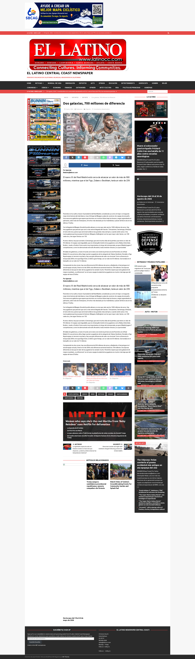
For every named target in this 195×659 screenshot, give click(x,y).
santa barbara (122, 394)
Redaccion (79, 109)
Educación (113, 83)
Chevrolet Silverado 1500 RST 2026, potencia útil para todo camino (149, 356)
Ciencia (44, 87)
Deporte (88, 109)
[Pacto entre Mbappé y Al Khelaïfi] (120, 369)
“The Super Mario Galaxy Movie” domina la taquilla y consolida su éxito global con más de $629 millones (152, 503)
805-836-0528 (103, 640)
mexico (84, 394)
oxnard (110, 394)
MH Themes (65, 657)
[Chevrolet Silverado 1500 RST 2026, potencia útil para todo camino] (151, 352)
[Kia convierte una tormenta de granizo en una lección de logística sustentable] (151, 426)
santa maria (69, 398)
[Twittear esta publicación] (72, 157)
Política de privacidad (131, 87)
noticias (101, 394)
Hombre (155, 83)
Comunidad (31, 87)
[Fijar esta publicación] (85, 157)
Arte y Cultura (105, 87)
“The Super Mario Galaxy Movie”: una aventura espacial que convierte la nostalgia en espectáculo (151, 496)
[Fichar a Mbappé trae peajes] (73, 369)
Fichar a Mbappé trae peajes (72, 376)
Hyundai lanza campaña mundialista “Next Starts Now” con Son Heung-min (150, 406)
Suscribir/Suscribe (34, 642)
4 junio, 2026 (142, 410)
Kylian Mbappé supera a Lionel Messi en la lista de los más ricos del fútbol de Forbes (97, 378)
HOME (29, 83)
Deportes (83, 83)
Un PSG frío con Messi (74, 430)
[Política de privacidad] (168, 33)
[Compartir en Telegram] (116, 157)
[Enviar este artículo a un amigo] (91, 157)
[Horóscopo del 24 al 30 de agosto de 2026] (151, 186)
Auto (93, 83)
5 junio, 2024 (69, 109)
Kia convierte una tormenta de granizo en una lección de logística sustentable (150, 431)
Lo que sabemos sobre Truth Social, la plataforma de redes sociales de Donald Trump (96, 433)
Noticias (38, 83)
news (92, 394)
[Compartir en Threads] (128, 157)
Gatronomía (80, 87)
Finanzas (68, 87)
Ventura (80, 398)
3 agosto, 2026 (143, 334)
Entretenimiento (128, 83)
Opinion (102, 83)
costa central (73, 394)
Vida (117, 87)
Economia (57, 87)
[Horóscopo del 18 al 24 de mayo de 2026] (74, 539)
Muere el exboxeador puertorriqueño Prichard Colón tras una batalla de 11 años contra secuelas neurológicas (150, 151)
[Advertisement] (97, 198)
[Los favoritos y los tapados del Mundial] (145, 109)
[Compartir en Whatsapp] (104, 157)
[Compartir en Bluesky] (122, 157)
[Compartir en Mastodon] (110, 157)
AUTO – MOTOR (151, 312)
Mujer (164, 83)
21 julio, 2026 (142, 386)
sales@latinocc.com (105, 642)
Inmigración (70, 83)
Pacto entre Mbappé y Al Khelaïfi (120, 376)
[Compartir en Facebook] (66, 157)
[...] (146, 169)
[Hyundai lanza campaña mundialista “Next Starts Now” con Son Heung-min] (151, 401)
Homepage (148, 87)
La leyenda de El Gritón (75, 428)
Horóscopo (143, 83)
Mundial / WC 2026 (54, 83)
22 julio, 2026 (142, 361)
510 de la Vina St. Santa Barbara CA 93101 (104, 636)
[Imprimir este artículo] (97, 157)
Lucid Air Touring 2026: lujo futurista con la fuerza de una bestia (149, 330)
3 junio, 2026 (142, 435)
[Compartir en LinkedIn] (79, 157)
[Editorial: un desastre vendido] (159, 296)
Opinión (92, 87)
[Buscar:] (157, 91)
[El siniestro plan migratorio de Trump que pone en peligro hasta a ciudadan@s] (143, 269)
